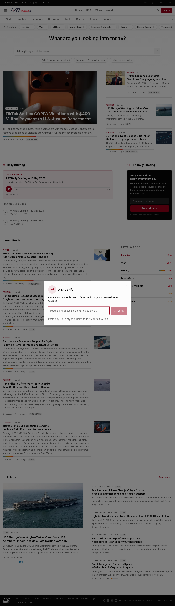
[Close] (127, 285)
